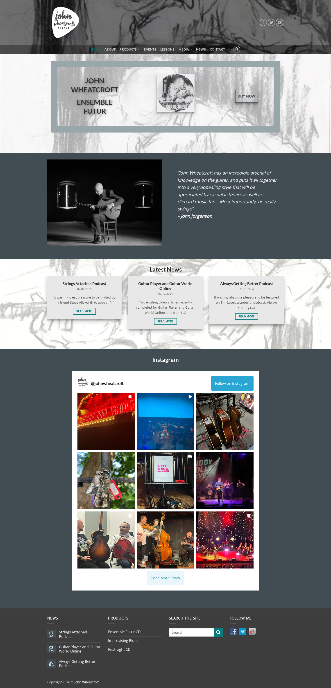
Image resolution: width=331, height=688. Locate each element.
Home (95, 49)
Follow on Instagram (232, 383)
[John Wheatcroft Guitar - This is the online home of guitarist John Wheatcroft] (65, 22)
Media (184, 49)
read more (84, 311)
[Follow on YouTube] (279, 22)
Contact (217, 49)
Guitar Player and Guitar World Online (165, 286)
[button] (106, 421)
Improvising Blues (123, 640)
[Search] (236, 49)
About (110, 49)
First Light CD (119, 649)
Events (150, 49)
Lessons (167, 49)
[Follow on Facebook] (263, 22)
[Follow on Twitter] (271, 22)
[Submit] (218, 632)
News (201, 49)
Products (128, 49)
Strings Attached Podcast (84, 283)
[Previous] (58, 100)
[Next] (273, 100)
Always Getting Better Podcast (246, 283)
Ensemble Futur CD (124, 631)
